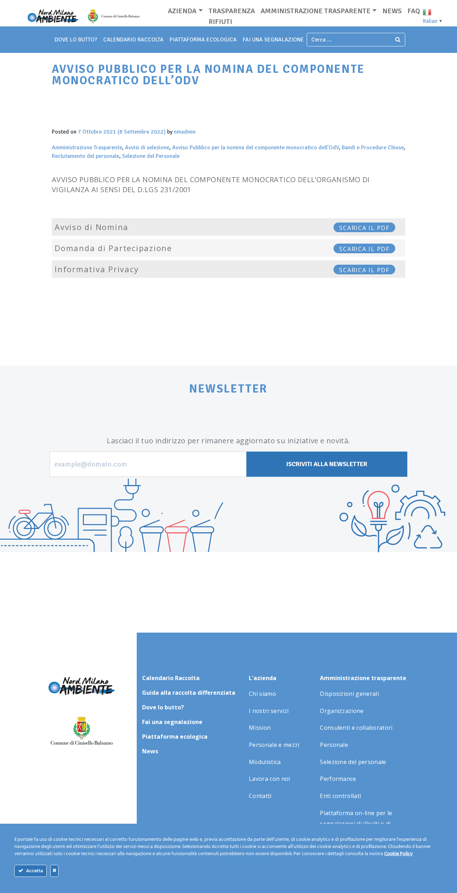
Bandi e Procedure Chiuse (373, 147)
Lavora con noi (269, 779)
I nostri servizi (268, 711)
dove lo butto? (76, 39)
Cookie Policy (398, 854)
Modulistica (265, 762)
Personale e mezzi (274, 745)
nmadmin (185, 131)
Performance (338, 779)
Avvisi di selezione (147, 147)
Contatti (260, 796)
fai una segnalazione (273, 39)
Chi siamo (262, 694)
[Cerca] (398, 39)
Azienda (182, 10)
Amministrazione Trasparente (87, 147)
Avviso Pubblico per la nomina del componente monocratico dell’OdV (255, 147)
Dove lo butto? (163, 707)
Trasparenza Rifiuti (232, 16)
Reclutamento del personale (85, 156)
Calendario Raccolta (133, 39)
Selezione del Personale (151, 156)
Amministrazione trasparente (316, 10)
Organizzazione (341, 711)
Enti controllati (340, 796)
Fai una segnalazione (172, 722)
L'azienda (262, 678)
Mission (260, 728)
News (392, 10)
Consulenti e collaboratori (356, 728)
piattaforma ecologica (203, 39)
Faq (413, 10)
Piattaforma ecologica (174, 736)
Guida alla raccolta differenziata (188, 693)
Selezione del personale (353, 762)
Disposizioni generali (349, 694)
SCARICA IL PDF (364, 228)
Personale (334, 745)
